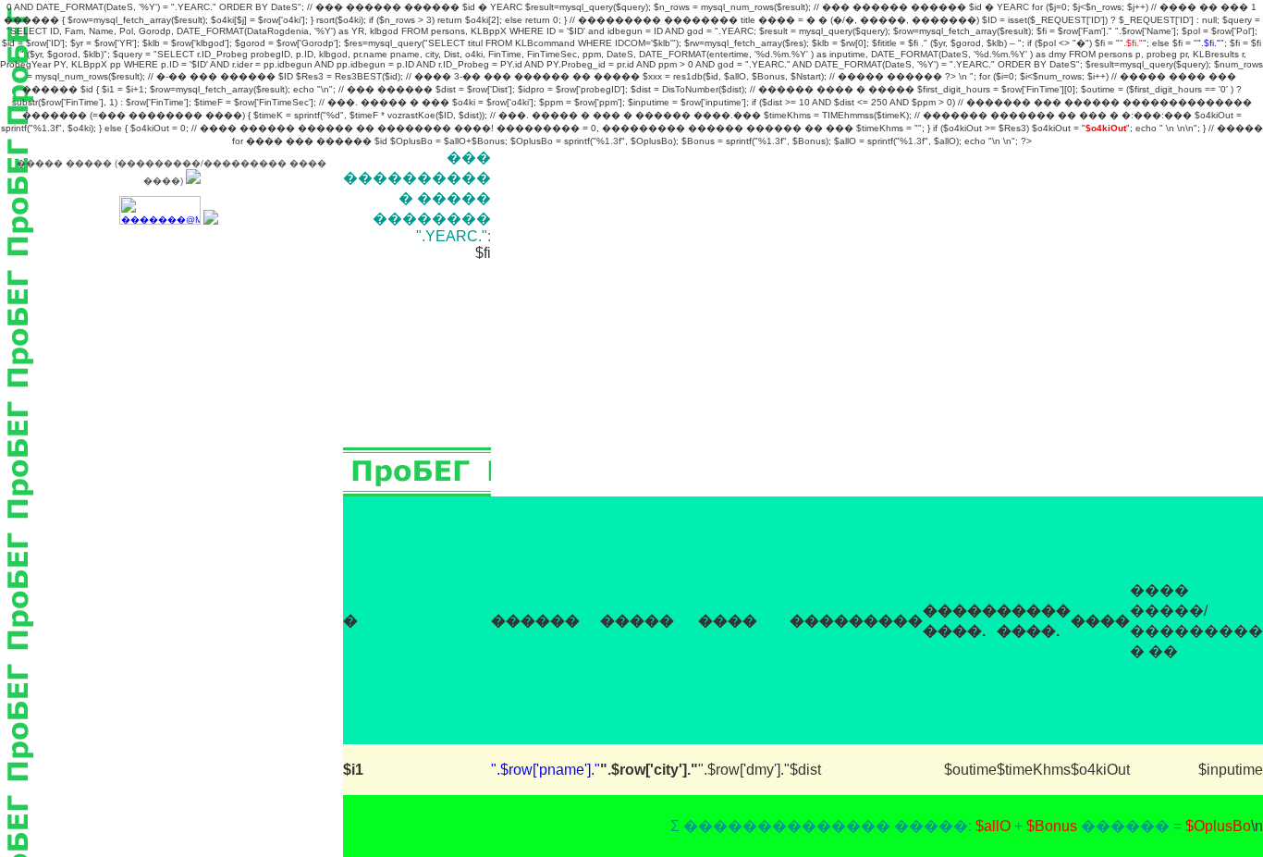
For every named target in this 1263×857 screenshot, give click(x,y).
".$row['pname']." (545, 769)
